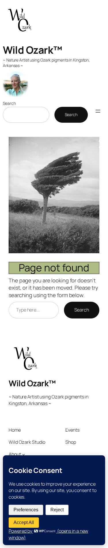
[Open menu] (97, 111)
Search (9, 103)
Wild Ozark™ (32, 50)
